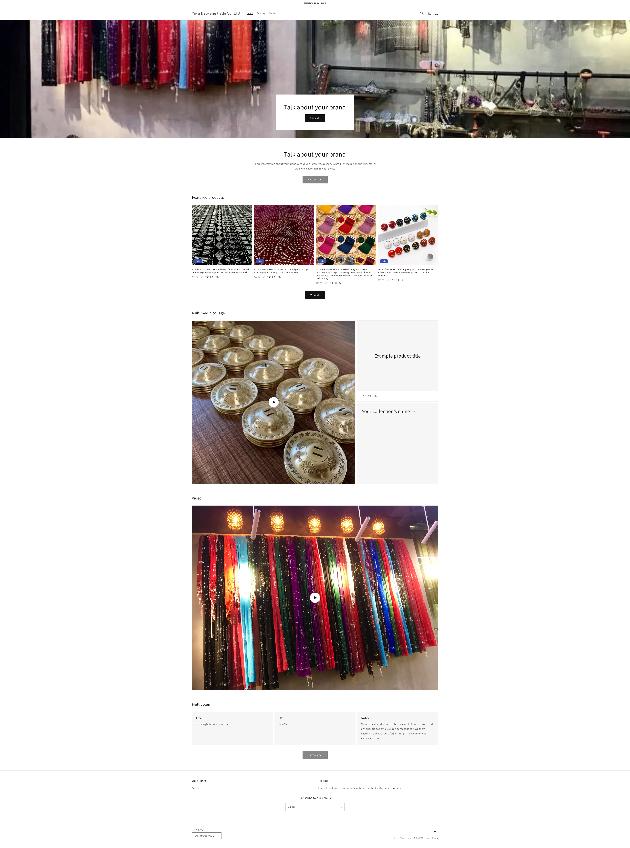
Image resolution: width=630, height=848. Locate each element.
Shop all (315, 117)
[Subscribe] (341, 806)
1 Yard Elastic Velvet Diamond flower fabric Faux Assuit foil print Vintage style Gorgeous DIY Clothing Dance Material (220, 271)
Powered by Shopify (430, 838)
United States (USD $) (205, 835)
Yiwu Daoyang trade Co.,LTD (411, 838)
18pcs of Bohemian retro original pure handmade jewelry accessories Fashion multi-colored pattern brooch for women (405, 272)
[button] (422, 13)
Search (195, 788)
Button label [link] (315, 754)
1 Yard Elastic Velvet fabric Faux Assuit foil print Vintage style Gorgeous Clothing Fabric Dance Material (281, 271)
